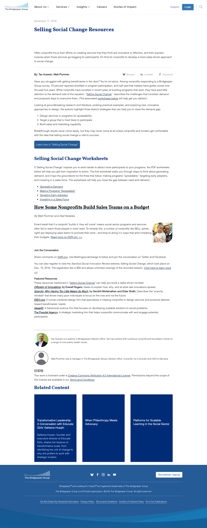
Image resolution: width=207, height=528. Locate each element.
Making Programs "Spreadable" (57, 190)
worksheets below (108, 98)
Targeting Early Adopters (54, 195)
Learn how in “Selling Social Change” (57, 144)
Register (175, 7)
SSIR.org (63, 257)
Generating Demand (51, 186)
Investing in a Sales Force (54, 199)
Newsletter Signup (169, 474)
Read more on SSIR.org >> (66, 237)
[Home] (17, 7)
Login (188, 7)
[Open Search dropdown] (200, 7)
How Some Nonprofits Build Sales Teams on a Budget (91, 207)
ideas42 (38, 308)
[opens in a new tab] (92, 475)
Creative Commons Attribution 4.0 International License (99, 375)
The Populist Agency (46, 312)
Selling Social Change (99, 94)
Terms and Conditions (82, 379)
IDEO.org (39, 299)
